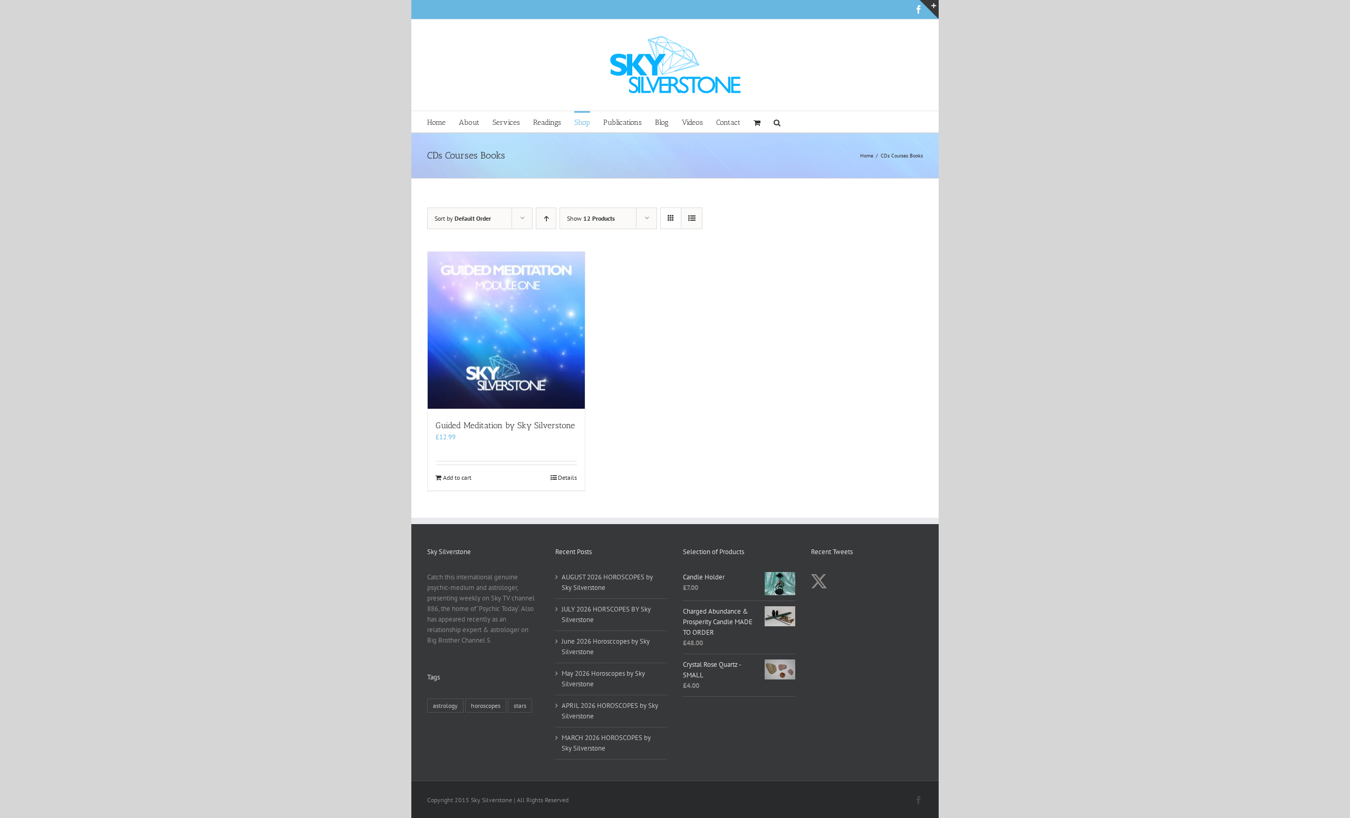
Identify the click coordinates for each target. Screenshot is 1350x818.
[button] (777, 121)
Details (567, 477)
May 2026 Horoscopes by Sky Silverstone (603, 678)
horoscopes (485, 705)
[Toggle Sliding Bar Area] (929, 9)
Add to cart (457, 477)
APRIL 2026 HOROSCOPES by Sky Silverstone (610, 711)
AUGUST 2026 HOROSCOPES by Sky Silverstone (607, 582)
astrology (445, 705)
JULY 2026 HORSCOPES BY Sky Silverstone (606, 614)
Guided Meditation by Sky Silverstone (505, 425)
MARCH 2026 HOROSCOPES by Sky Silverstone (606, 743)
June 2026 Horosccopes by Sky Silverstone (606, 646)
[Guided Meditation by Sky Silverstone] (506, 330)
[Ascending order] (546, 218)
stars (520, 705)
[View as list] (691, 218)
